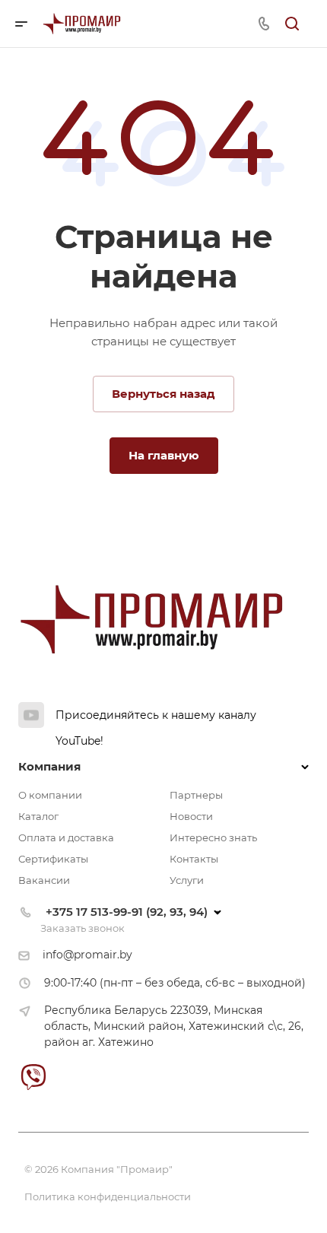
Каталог (38, 816)
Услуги (187, 880)
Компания (49, 766)
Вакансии (44, 880)
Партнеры (196, 795)
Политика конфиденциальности (107, 1196)
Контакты (194, 859)
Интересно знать (213, 837)
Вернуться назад (163, 393)
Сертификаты (53, 859)
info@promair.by (87, 954)
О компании (50, 795)
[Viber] (33, 1077)
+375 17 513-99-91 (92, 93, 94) (127, 911)
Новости (191, 816)
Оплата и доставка (66, 837)
